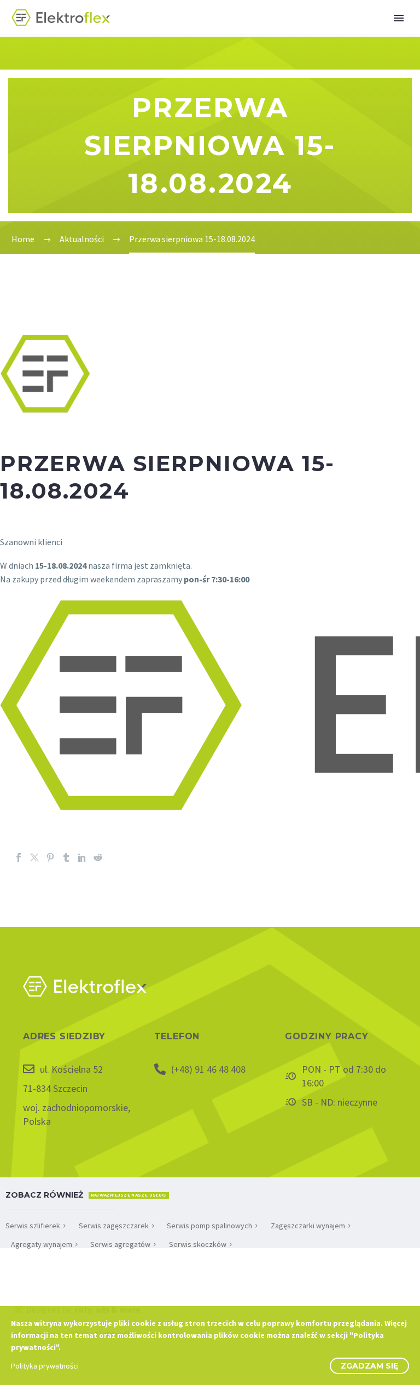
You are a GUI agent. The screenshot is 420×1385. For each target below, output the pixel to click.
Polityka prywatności (45, 1366)
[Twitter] (34, 857)
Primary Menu (399, 18)
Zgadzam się (369, 1366)
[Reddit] (98, 857)
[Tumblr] (66, 857)
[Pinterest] (50, 857)
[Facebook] (18, 857)
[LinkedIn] (82, 857)
